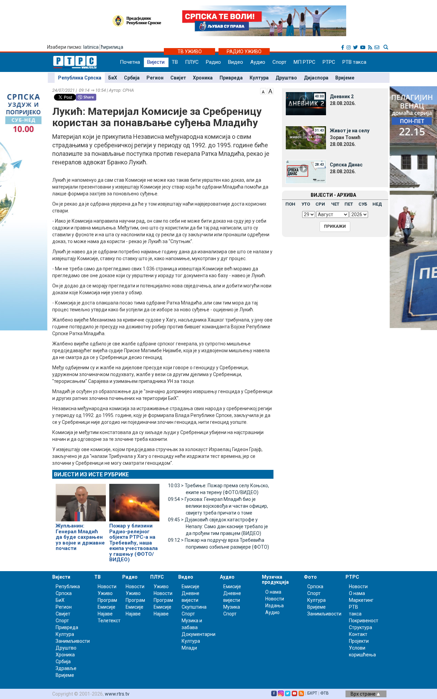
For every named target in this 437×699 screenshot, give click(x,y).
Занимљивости (73, 641)
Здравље (66, 668)
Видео (235, 62)
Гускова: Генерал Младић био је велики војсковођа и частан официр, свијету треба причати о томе (218, 506)
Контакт (358, 634)
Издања (274, 605)
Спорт (279, 62)
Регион (155, 77)
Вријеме (344, 77)
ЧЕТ (335, 204)
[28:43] (306, 171)
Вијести (156, 62)
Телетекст (109, 620)
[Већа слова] (270, 90)
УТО (305, 204)
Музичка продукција (275, 579)
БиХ (112, 77)
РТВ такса (354, 62)
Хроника (203, 77)
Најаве (105, 613)
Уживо (105, 593)
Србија (132, 77)
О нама (273, 592)
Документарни (198, 634)
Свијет (178, 77)
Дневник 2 (342, 96)
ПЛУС (192, 62)
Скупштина (194, 607)
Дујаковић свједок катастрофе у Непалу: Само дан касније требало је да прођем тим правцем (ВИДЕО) (218, 526)
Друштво (286, 77)
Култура (259, 77)
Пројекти (359, 641)
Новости (107, 586)
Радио (213, 62)
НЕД (377, 204)
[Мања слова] (263, 90)
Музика (231, 607)
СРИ (320, 204)
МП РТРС (304, 62)
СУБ (362, 204)
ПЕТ (348, 204)
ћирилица (112, 47)
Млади (189, 648)
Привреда (231, 77)
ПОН (290, 204)
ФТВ (324, 693)
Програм (107, 600)
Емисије (106, 607)
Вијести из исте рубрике (91, 474)
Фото (310, 577)
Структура (360, 627)
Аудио (257, 62)
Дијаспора (316, 77)
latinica (91, 47)
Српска (315, 586)
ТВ (175, 62)
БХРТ (312, 693)
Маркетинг (361, 600)
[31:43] (306, 137)
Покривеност (363, 620)
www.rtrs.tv (117, 694)
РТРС (329, 62)
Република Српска (79, 77)
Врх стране (364, 694)
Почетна (130, 62)
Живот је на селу (349, 130)
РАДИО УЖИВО (244, 51)
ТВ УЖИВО (190, 51)
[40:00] (306, 103)
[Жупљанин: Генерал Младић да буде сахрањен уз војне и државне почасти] (81, 499)
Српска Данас (346, 164)
